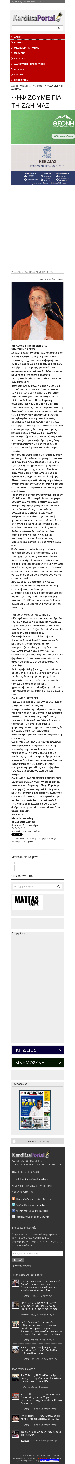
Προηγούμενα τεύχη (21, 1265)
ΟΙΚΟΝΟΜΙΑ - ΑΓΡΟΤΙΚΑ (26, 47)
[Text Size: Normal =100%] (15, 869)
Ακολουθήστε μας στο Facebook (32, 1210)
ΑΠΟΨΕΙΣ (18, 42)
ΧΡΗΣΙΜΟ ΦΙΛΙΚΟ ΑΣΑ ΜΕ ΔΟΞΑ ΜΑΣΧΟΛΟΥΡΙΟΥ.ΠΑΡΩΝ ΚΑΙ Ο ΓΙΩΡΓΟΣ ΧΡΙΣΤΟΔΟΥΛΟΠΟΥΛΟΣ (39, 1305)
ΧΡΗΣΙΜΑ (19, 74)
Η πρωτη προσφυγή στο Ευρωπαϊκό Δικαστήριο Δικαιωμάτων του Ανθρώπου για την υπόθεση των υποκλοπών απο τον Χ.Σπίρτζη (40, 1285)
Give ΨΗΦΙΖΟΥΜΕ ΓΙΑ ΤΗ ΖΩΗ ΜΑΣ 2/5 (15, 828)
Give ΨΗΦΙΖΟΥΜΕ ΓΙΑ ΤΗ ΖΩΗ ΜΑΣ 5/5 (24, 828)
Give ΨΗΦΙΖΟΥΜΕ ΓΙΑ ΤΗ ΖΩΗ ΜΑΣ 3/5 (18, 828)
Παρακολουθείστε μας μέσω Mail (33, 1216)
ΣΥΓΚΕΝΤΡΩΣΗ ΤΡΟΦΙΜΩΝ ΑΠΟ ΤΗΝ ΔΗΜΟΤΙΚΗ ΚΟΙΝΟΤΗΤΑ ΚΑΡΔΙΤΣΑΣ (41, 1417)
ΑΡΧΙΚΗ (18, 37)
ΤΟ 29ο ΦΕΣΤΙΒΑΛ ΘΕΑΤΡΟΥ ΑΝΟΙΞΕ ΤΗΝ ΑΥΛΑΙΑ (41, 1433)
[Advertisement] (37, 227)
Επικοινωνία (55, 1458)
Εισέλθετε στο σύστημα (25, 838)
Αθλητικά (25, 1314)
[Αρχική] (37, 16)
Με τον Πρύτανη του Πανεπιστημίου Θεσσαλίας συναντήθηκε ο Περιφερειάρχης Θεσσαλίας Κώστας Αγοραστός (42, 1398)
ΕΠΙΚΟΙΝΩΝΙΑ (21, 80)
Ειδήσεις (25, 1295)
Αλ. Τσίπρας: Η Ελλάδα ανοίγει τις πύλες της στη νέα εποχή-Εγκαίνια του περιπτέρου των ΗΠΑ (41, 1378)
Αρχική (14, 85)
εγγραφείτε (46, 838)
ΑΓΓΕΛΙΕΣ (19, 69)
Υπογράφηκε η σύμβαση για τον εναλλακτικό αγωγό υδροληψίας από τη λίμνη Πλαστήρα (42, 1350)
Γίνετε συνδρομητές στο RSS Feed (33, 1198)
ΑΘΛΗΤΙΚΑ (19, 58)
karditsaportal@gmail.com (34, 1179)
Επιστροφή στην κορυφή (37, 1141)
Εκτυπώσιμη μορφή (54, 278)
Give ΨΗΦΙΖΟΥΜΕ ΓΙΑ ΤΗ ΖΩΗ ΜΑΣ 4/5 (21, 828)
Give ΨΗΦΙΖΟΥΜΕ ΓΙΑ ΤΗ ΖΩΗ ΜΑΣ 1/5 (12, 828)
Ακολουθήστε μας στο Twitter (30, 1204)
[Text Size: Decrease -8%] (15, 866)
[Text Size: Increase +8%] (15, 863)
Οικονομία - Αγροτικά (31, 85)
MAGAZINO (19, 53)
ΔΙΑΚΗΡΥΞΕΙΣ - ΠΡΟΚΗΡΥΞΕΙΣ (29, 63)
